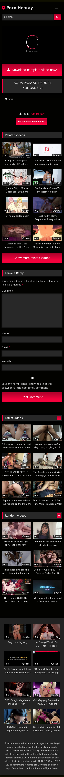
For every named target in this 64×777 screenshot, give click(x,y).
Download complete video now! (34, 70)
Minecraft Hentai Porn (33, 121)
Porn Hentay (19, 8)
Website (6, 361)
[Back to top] (53, 767)
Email (6, 347)
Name (6, 333)
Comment (7, 290)
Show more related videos (32, 258)
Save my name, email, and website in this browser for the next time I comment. (27, 385)
